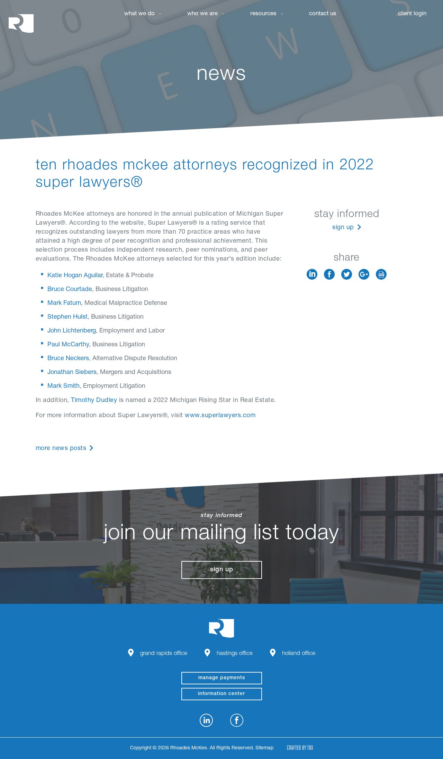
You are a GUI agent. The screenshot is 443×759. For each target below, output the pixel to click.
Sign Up (343, 228)
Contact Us (322, 14)
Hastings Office (235, 654)
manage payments (221, 678)
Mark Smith (63, 386)
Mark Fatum (64, 303)
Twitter (346, 274)
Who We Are (202, 14)
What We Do (139, 14)
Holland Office (298, 654)
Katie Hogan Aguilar (74, 276)
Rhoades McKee (21, 23)
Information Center (221, 694)
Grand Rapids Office (163, 654)
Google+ (364, 274)
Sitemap (264, 748)
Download (381, 274)
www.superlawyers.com (220, 416)
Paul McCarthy (68, 345)
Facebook (329, 274)
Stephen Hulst (67, 317)
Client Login (412, 14)
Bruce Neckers (68, 359)
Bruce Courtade (69, 290)
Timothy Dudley (94, 400)
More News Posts (61, 449)
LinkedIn (312, 274)
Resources (263, 14)
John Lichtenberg (71, 331)
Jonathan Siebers (72, 372)
